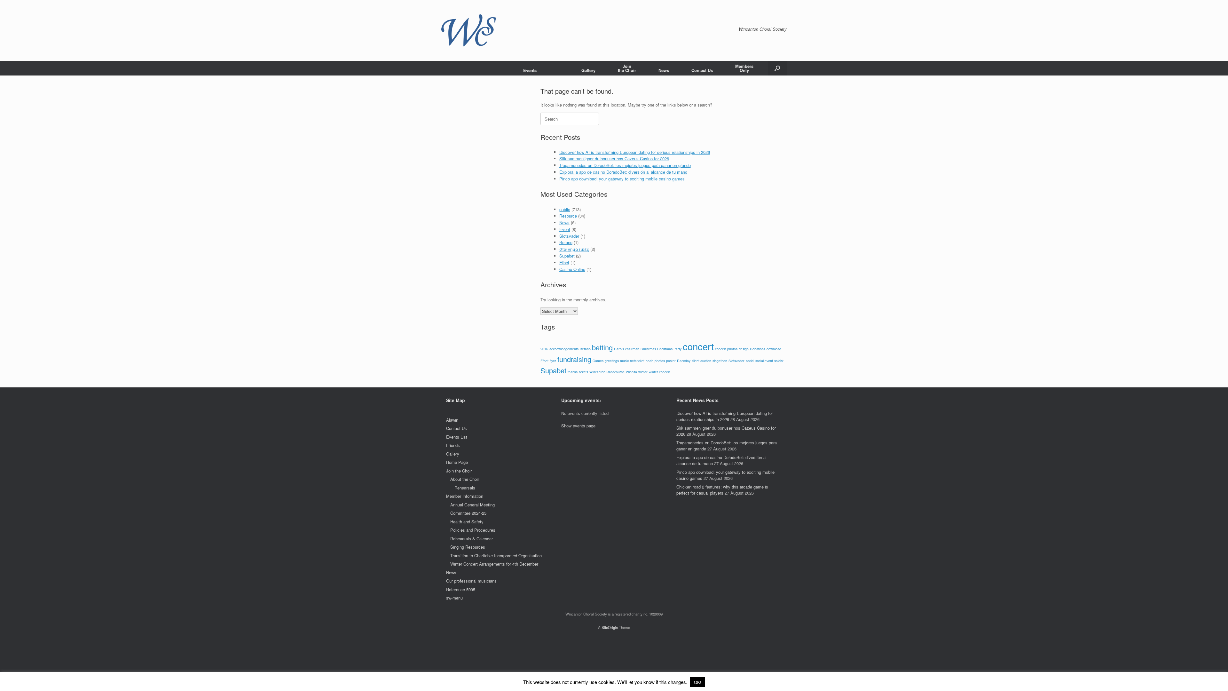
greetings (612, 360)
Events (530, 70)
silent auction (701, 360)
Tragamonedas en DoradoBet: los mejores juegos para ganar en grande (625, 165)
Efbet (564, 262)
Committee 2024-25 (468, 513)
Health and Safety (467, 522)
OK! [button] (697, 682)
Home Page (457, 462)
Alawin (452, 420)
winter (643, 371)
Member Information (464, 496)
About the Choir (464, 479)
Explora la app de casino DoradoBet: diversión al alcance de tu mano (623, 172)
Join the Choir (459, 471)
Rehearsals (464, 488)
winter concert (659, 371)
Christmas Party (669, 348)
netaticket (637, 360)
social (750, 360)
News (663, 70)
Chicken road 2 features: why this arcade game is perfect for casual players (722, 490)
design (744, 348)
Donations (757, 348)
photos (660, 360)
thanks (573, 371)
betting (602, 347)
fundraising (574, 359)
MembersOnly (744, 68)
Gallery (588, 70)
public (564, 209)
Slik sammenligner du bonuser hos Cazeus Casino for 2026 (614, 158)
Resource (568, 216)
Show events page (578, 426)
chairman (632, 348)
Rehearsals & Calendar (471, 539)
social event (764, 360)
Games (598, 360)
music (624, 360)
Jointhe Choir (627, 68)
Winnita (631, 371)
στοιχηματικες (574, 249)
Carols (619, 348)
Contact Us (702, 70)
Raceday (683, 360)
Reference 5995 (460, 589)
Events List (456, 437)
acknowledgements (564, 348)
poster (671, 360)
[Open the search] (777, 68)
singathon (719, 360)
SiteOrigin (610, 627)
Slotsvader (569, 236)
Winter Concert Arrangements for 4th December (494, 564)
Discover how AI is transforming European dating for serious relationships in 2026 (634, 152)
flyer (553, 360)
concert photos (726, 348)
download (774, 348)
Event (564, 229)
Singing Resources (467, 547)
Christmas (648, 348)
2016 (544, 348)
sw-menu (454, 598)
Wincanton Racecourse (607, 371)
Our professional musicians (471, 581)
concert (698, 346)
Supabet (567, 256)
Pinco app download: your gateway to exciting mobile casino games (622, 179)
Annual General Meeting (472, 505)
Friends (453, 445)
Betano (565, 242)
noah (649, 360)
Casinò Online (572, 269)
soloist (778, 360)
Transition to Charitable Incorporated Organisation (496, 555)
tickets (583, 371)
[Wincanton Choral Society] (468, 30)
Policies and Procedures (472, 530)
